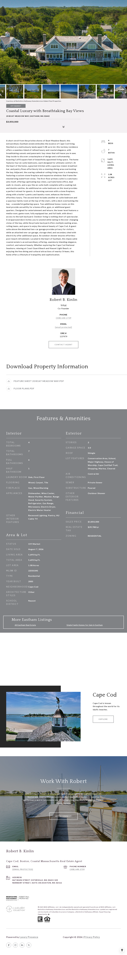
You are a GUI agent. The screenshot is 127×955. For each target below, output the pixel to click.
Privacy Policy (92, 937)
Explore (103, 719)
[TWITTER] (28, 945)
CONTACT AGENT (64, 345)
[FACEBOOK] (8, 945)
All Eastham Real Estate (25, 625)
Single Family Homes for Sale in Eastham (85, 625)
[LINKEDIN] (22, 945)
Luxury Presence (29, 937)
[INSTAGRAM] (15, 945)
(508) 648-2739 (63, 318)
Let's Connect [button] (63, 816)
